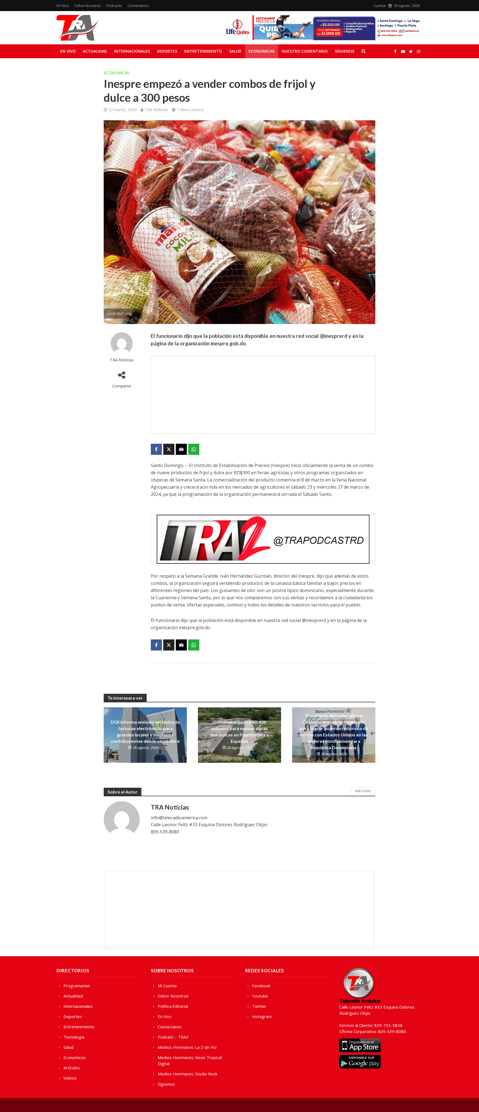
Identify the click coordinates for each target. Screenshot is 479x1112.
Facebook (261, 985)
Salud (235, 51)
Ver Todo (363, 791)
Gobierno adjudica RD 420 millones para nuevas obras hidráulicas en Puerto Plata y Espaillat (239, 731)
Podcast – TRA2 (173, 1037)
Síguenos (344, 51)
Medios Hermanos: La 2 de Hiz (187, 1047)
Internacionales (132, 51)
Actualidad (95, 51)
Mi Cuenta (167, 985)
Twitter (259, 1006)
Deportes (167, 51)
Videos (70, 1078)
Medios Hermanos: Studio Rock (187, 1074)
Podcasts (114, 5)
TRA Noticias (156, 109)
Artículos (71, 1067)
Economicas (261, 51)
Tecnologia (73, 1037)
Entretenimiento (203, 51)
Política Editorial (173, 1006)
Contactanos (138, 5)
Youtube (260, 996)
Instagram (262, 1016)
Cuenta (379, 5)
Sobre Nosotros (87, 5)
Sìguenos (166, 1084)
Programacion (76, 985)
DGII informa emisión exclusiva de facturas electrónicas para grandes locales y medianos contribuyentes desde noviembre (145, 731)
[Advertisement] (263, 394)
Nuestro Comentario (305, 51)
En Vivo (63, 5)
